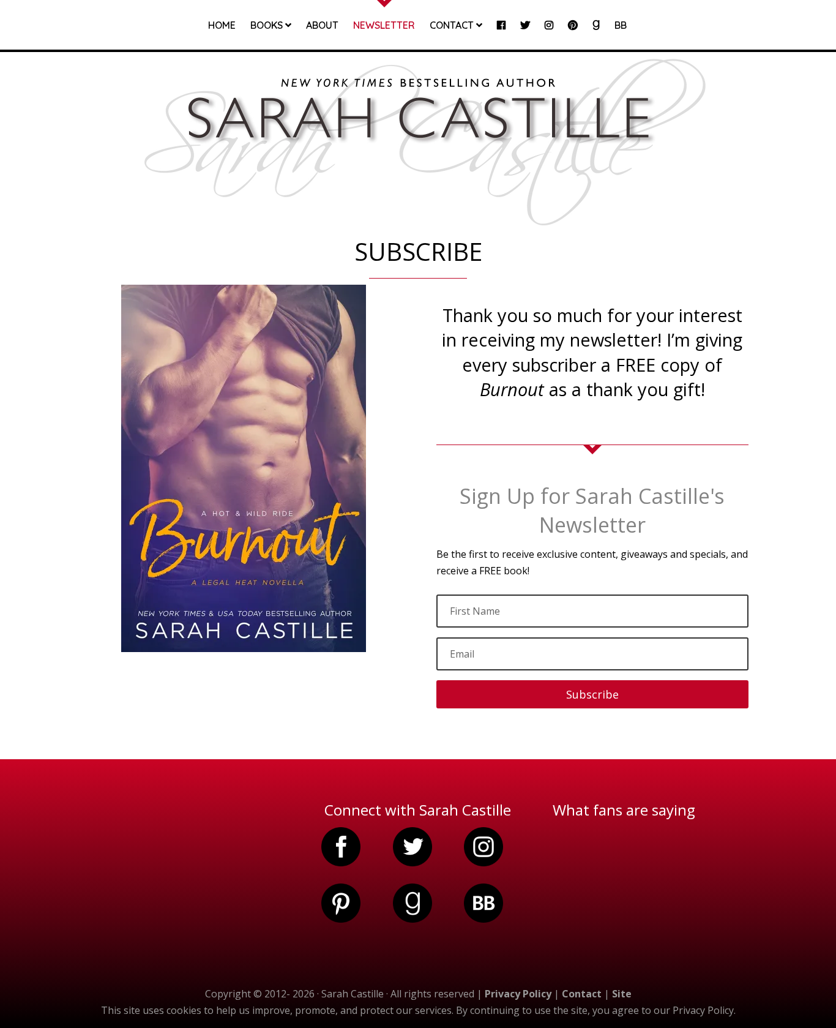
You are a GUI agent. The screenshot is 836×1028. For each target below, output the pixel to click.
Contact (453, 25)
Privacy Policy (518, 993)
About (322, 26)
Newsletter (384, 26)
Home (222, 26)
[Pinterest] (573, 35)
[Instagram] (549, 35)
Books (267, 25)
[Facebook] (501, 35)
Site (622, 993)
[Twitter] (525, 35)
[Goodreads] (596, 35)
